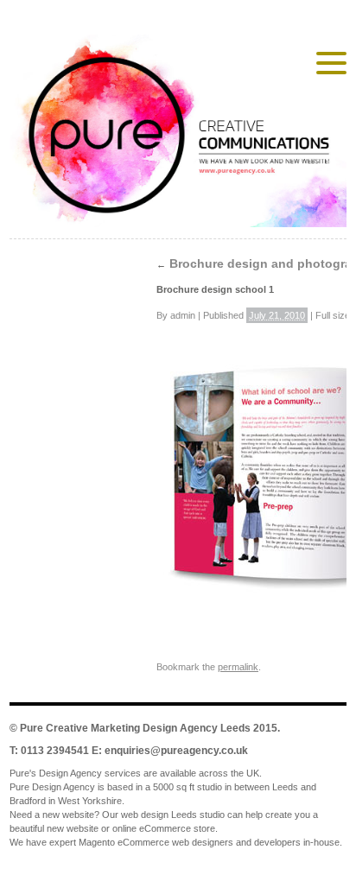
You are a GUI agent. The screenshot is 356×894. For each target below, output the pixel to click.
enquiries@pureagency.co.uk (176, 751)
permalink (238, 667)
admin (182, 315)
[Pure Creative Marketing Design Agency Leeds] (178, 134)
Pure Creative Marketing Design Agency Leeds (135, 728)
